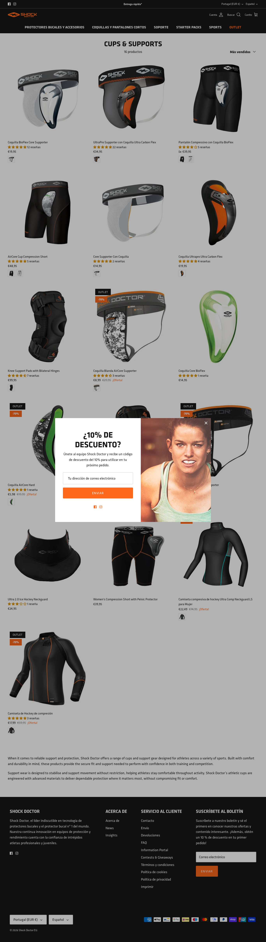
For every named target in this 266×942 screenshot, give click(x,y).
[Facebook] (95, 506)
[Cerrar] (206, 423)
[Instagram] (100, 506)
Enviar (98, 493)
